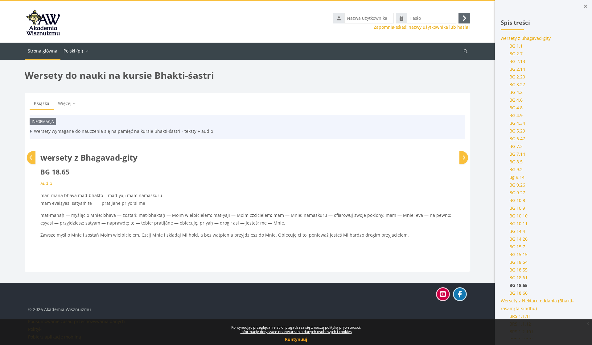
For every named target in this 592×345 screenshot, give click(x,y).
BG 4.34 (517, 123)
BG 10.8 (517, 200)
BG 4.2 (516, 92)
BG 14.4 (517, 231)
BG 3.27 (517, 84)
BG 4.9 (516, 115)
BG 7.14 (517, 154)
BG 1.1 (516, 46)
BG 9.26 (517, 185)
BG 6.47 (517, 138)
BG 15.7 (517, 247)
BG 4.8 (516, 108)
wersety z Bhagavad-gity (526, 38)
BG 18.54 (519, 262)
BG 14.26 (519, 239)
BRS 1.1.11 (520, 316)
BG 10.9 (517, 208)
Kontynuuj (296, 339)
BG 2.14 (517, 69)
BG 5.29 (517, 131)
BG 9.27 (517, 193)
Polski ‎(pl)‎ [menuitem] (73, 51)
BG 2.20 (517, 77)
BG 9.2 (516, 169)
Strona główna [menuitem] (42, 51)
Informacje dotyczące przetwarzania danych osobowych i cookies (296, 331)
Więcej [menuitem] (65, 103)
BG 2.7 (516, 54)
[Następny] (463, 157)
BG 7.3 (516, 146)
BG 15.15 (519, 254)
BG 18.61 (519, 277)
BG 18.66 (519, 293)
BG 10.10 (519, 216)
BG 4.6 (516, 100)
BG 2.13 (517, 61)
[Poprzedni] (31, 157)
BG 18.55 (519, 270)
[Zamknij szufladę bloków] (585, 6)
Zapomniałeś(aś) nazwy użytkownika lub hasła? (422, 27)
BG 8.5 (516, 162)
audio (46, 183)
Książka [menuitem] (41, 103)
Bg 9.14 (517, 177)
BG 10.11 (519, 223)
